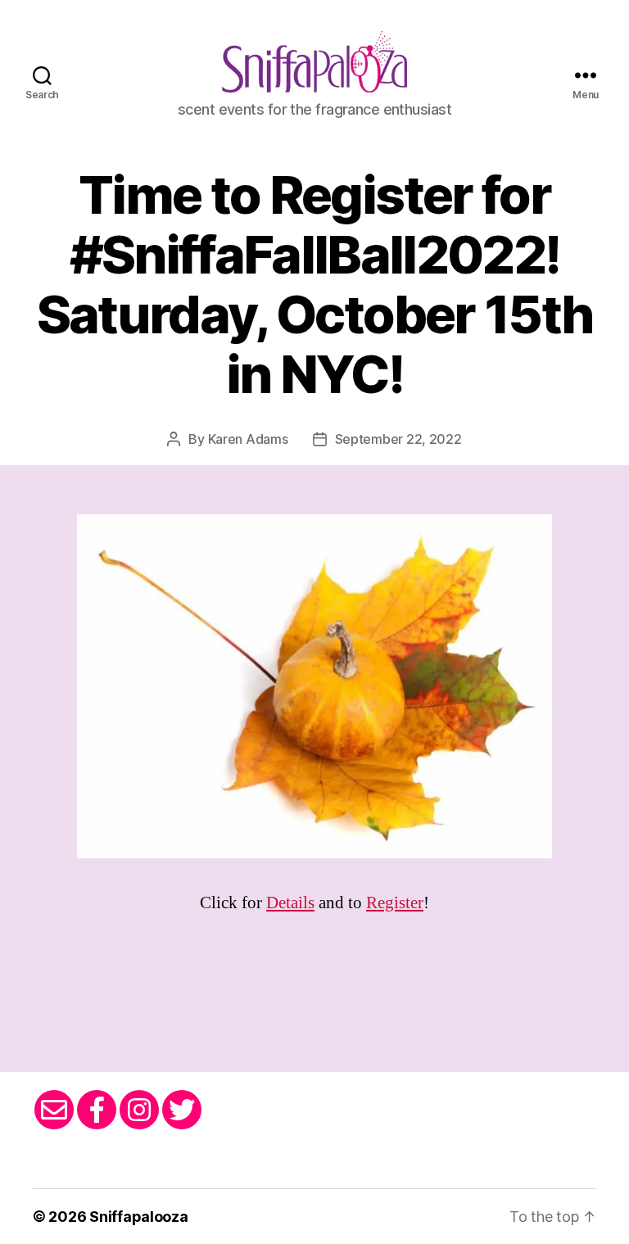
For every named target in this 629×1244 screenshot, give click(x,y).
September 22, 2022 (398, 439)
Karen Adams (248, 439)
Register (394, 903)
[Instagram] (139, 1109)
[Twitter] (181, 1109)
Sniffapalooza (138, 1216)
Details (290, 903)
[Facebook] (96, 1109)
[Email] (54, 1109)
